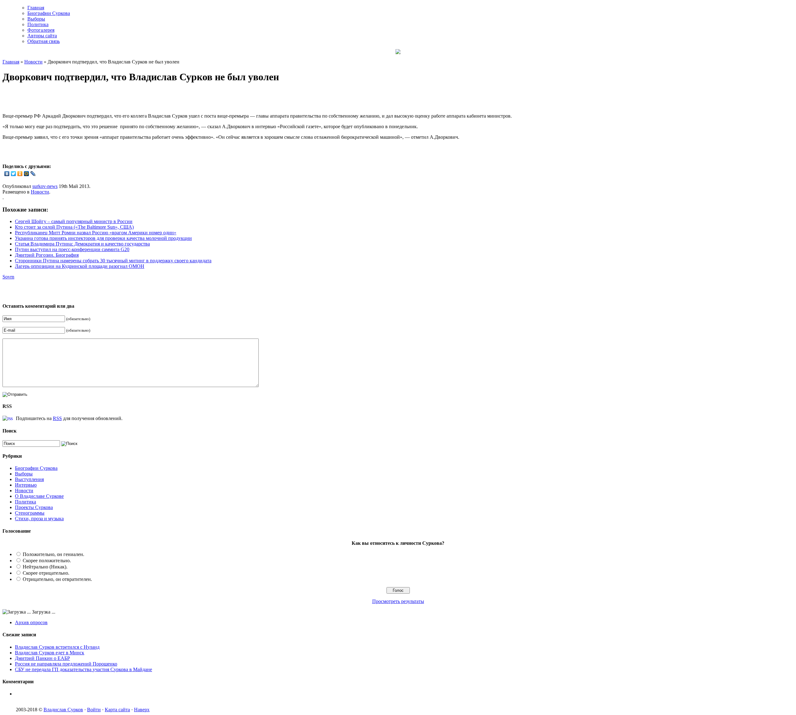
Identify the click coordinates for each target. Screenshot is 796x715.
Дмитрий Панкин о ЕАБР (42, 658)
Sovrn (8, 276)
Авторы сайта (42, 35)
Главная (35, 7)
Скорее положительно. (47, 560)
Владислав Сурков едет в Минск (49, 652)
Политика (38, 24)
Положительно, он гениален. (53, 554)
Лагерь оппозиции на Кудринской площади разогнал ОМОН (79, 266)
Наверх (142, 709)
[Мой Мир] (26, 174)
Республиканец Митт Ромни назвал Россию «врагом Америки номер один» (95, 232)
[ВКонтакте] (7, 174)
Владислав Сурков (63, 709)
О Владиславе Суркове (39, 496)
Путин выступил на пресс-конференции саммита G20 (72, 249)
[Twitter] (13, 174)
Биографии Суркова (48, 13)
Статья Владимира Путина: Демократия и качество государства (82, 243)
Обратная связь (43, 41)
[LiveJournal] (33, 174)
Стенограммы (29, 513)
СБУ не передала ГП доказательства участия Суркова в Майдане (83, 669)
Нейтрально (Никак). (45, 566)
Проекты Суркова (34, 507)
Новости (33, 61)
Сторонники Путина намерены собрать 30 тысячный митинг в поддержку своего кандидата (113, 260)
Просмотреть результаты (398, 601)
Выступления (29, 479)
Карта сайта (117, 709)
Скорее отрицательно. (46, 573)
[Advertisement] (75, 99)
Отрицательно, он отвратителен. (57, 579)
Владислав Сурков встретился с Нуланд (57, 647)
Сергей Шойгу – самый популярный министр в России (73, 221)
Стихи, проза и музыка (39, 518)
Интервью (26, 485)
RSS (57, 418)
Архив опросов (31, 622)
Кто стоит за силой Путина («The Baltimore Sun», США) (74, 227)
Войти (94, 709)
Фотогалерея (40, 30)
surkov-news (45, 186)
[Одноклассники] (20, 174)
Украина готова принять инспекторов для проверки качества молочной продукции (103, 238)
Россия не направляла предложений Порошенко (66, 663)
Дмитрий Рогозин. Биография (47, 255)
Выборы (36, 18)
